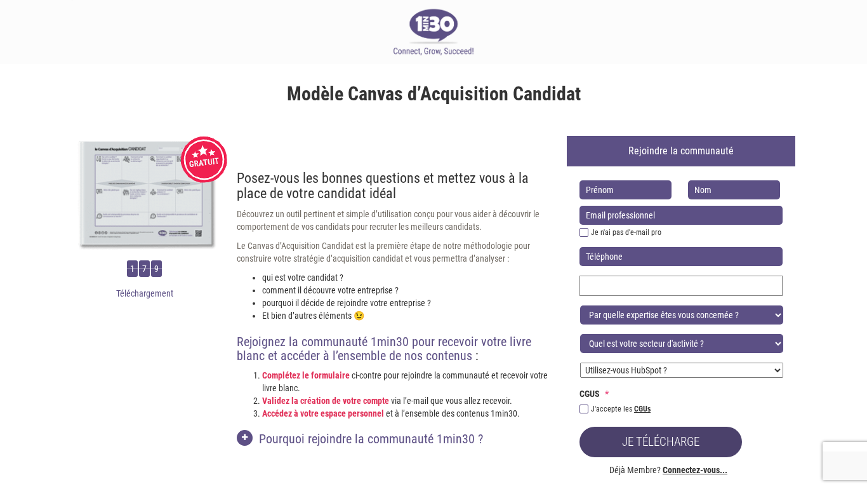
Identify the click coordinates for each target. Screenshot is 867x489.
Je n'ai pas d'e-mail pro (626, 232)
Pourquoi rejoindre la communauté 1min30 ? (371, 438)
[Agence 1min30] (433, 32)
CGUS (594, 394)
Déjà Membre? (668, 470)
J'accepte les (621, 409)
